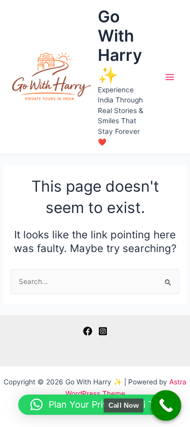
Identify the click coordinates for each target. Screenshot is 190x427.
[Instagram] (102, 331)
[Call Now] (165, 405)
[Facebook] (87, 331)
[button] (99, 405)
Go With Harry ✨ (120, 46)
